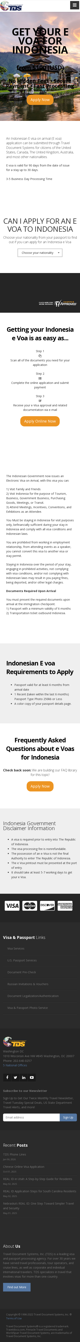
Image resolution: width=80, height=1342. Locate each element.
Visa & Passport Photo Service (27, 1008)
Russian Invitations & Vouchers (27, 984)
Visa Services (15, 948)
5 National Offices (15, 1065)
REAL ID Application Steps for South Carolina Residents (39, 1191)
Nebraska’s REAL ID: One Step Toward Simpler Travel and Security (38, 1206)
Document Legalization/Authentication (33, 996)
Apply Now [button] (40, 99)
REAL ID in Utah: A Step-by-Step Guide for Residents (37, 1179)
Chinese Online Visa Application (23, 1167)
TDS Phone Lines (14, 1154)
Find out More (16, 1287)
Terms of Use (14, 1318)
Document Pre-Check (21, 972)
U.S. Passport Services (22, 960)
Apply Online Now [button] (40, 421)
